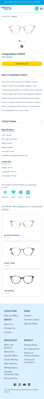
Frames (27, 315)
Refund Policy (11, 378)
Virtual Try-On (22, 64)
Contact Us (9, 328)
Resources (9, 351)
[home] (6, 9)
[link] (22, 227)
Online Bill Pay (11, 359)
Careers (8, 332)
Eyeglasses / (7, 16)
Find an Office (11, 315)
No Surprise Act (31, 349)
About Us (8, 324)
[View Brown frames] (22, 46)
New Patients (10, 363)
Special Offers (31, 323)
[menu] (41, 8)
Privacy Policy (30, 345)
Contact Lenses (31, 319)
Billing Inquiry (10, 367)
